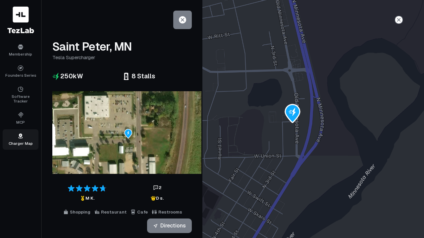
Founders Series (20, 75)
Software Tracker (21, 98)
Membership (20, 54)
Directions (173, 225)
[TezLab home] (20, 20)
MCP (20, 122)
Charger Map (21, 143)
